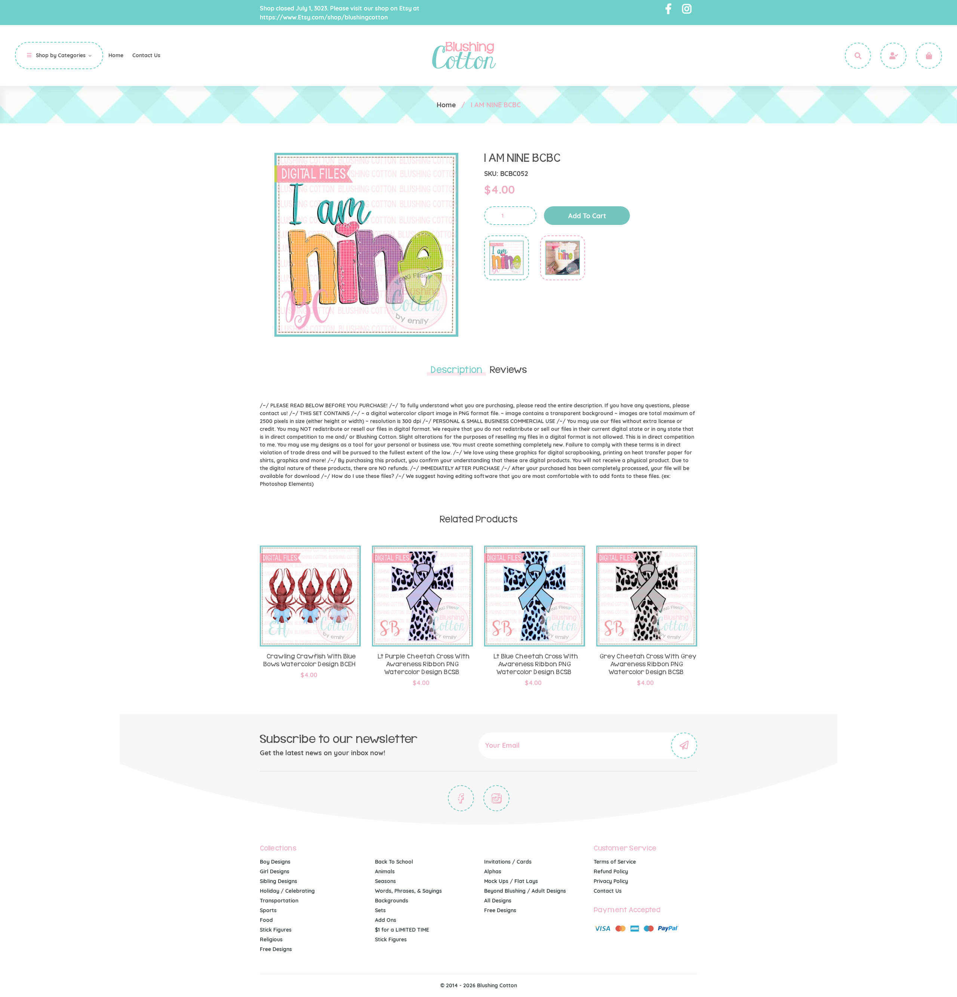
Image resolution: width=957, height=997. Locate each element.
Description (456, 370)
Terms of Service (615, 861)
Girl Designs (274, 871)
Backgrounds (391, 900)
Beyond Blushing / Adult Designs (525, 891)
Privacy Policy (611, 881)
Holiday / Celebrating (287, 891)
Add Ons (385, 920)
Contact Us (608, 891)
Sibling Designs (278, 881)
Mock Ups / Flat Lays (511, 881)
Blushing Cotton (497, 985)
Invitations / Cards (508, 861)
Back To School (394, 861)
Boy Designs (275, 861)
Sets (380, 910)
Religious (271, 939)
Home (446, 105)
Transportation (279, 900)
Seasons (385, 881)
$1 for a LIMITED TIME (402, 929)
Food (266, 920)
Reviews (508, 370)
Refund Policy (611, 871)
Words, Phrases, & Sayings (408, 891)
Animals (385, 871)
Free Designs (276, 949)
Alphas (492, 871)
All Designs (497, 900)
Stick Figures (276, 929)
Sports (268, 910)
